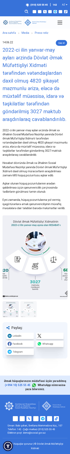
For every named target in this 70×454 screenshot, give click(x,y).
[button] (8, 446)
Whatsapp (47, 344)
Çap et (61, 43)
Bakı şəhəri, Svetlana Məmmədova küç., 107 (39, 425)
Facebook (18, 344)
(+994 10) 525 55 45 (17, 385)
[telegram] (55, 11)
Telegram (18, 352)
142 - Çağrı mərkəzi (27, 429)
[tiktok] (65, 11)
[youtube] (50, 11)
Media (25, 32)
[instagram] (39, 11)
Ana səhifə (9, 32)
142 (55, 4)
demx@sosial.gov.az (34, 432)
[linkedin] (60, 11)
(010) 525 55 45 (39, 4)
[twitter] (45, 11)
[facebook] (34, 11)
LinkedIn (17, 336)
